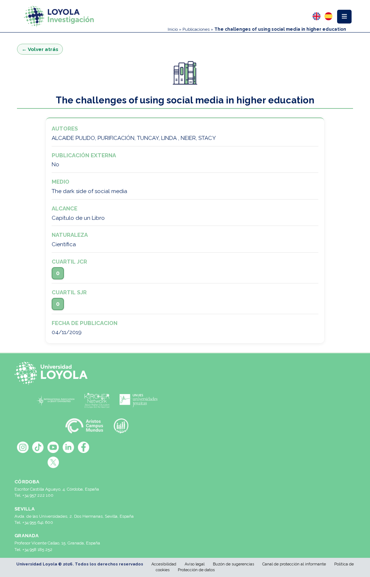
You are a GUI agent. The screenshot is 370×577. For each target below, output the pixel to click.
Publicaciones (196, 29)
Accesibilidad (163, 564)
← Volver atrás (40, 49)
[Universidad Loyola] (53, 373)
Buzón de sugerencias (233, 564)
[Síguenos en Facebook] (83, 447)
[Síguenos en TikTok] (38, 447)
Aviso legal (195, 564)
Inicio (173, 29)
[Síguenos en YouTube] (53, 447)
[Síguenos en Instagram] (23, 447)
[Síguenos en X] (53, 462)
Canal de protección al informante (294, 564)
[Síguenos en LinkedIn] (68, 447)
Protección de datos (196, 570)
